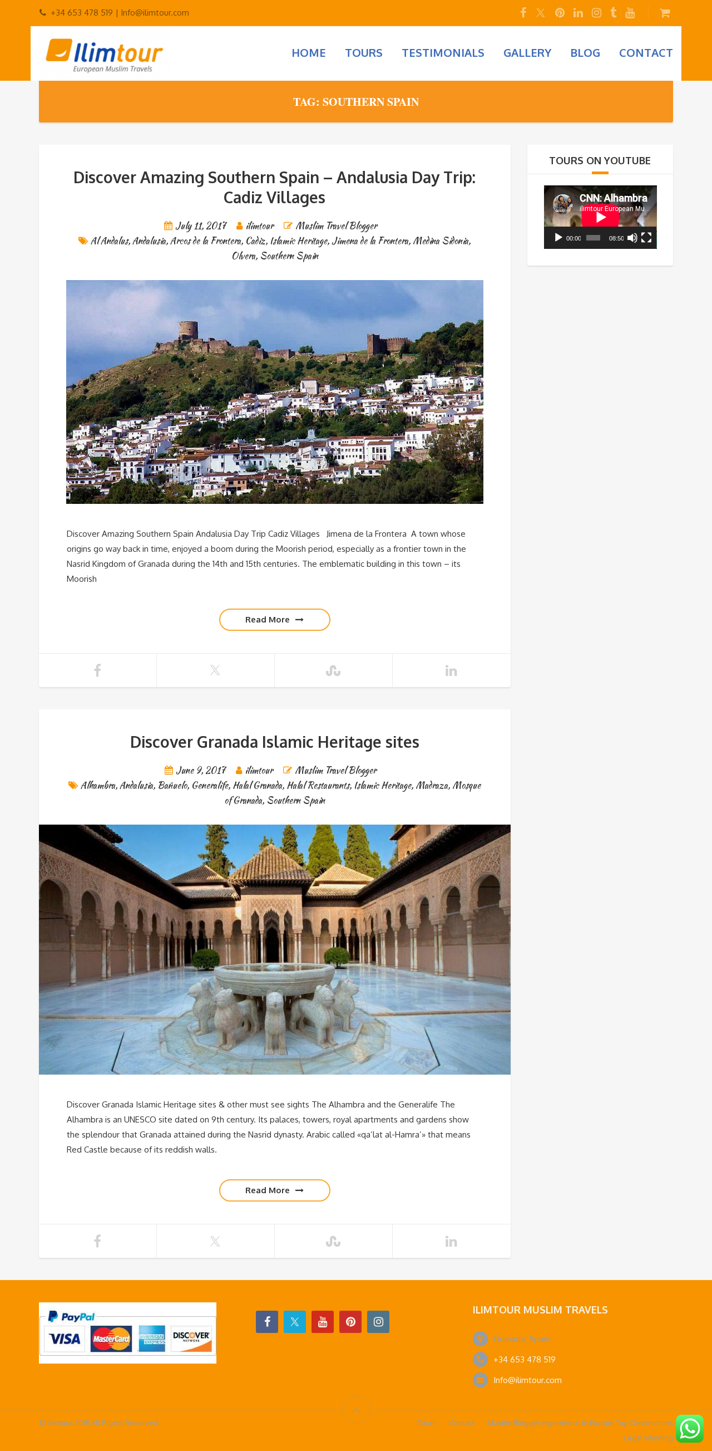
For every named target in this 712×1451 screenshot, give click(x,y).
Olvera (243, 255)
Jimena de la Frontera (370, 240)
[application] (600, 217)
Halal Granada (257, 785)
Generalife (209, 785)
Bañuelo (172, 785)
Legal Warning (648, 1437)
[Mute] (632, 237)
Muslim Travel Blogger (336, 225)
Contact (646, 52)
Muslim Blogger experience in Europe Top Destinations (580, 1422)
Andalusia (149, 240)
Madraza (432, 785)
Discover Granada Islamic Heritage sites (274, 742)
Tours (364, 52)
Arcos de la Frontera (205, 240)
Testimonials (443, 52)
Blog (585, 52)
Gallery (527, 52)
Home (308, 52)
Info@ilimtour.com (527, 1380)
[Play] (558, 237)
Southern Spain (289, 255)
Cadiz (255, 240)
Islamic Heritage (298, 240)
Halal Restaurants (317, 785)
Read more (267, 619)
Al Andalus (109, 240)
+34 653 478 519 (524, 1359)
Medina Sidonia (440, 240)
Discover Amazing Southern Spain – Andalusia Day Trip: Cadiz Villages (274, 187)
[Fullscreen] (646, 237)
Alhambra (98, 785)
